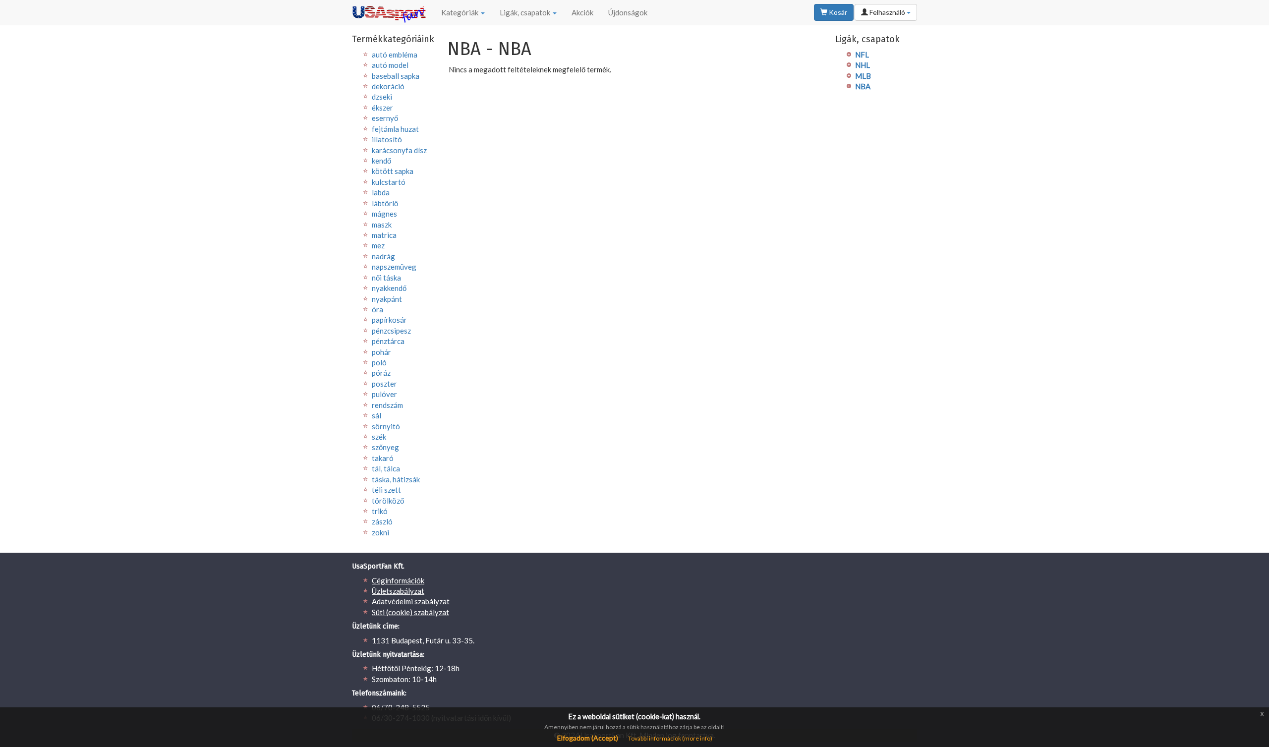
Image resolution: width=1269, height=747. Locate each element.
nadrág (383, 256)
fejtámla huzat (395, 128)
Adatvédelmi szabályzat (411, 601)
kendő (381, 160)
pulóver (384, 394)
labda (381, 192)
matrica (384, 234)
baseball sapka (395, 75)
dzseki (382, 96)
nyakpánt (387, 298)
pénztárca (388, 341)
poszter (384, 383)
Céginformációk (398, 580)
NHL (862, 64)
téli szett (386, 489)
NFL (862, 54)
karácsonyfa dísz (399, 150)
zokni (380, 532)
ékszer (382, 107)
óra (377, 309)
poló (379, 362)
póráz (381, 372)
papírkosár (389, 319)
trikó (380, 511)
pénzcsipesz (391, 330)
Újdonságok (627, 12)
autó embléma (394, 54)
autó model (390, 64)
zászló (382, 521)
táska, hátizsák (396, 479)
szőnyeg (385, 447)
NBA (862, 86)
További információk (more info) (670, 738)
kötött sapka (392, 171)
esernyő (385, 118)
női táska (386, 277)
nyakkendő (389, 288)
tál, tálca (386, 468)
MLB (863, 75)
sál (376, 415)
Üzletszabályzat (398, 590)
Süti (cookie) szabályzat (410, 612)
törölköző (388, 500)
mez (378, 245)
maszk (382, 224)
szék (379, 436)
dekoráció (388, 86)
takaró (383, 458)
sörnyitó (386, 426)
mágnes (384, 213)
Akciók (582, 12)
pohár (381, 351)
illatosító (387, 139)
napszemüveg (394, 266)
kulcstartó (388, 181)
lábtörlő (385, 203)
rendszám (387, 405)
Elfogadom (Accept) (587, 738)
